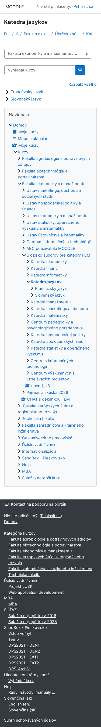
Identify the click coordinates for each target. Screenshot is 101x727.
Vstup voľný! (19, 633)
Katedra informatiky (49, 275)
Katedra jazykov (91, 33)
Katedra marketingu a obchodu (59, 308)
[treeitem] (50, 302)
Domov (7, 33)
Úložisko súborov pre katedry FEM (68, 33)
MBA (26, 471)
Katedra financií (45, 268)
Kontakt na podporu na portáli (38, 504)
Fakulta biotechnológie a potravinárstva (44, 545)
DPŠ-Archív (19, 669)
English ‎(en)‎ (19, 704)
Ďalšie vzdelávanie (39, 444)
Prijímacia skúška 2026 (47, 392)
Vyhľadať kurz (21, 680)
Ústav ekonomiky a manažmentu (56, 215)
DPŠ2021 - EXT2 (23, 663)
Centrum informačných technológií (58, 241)
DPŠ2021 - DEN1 (24, 645)
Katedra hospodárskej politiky (58, 334)
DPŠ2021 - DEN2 (24, 651)
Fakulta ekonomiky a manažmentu (36, 33)
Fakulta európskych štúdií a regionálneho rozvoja (46, 560)
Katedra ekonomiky (49, 261)
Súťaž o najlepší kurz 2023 (32, 621)
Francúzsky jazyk (27, 91)
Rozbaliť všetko (82, 84)
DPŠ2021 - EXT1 (23, 657)
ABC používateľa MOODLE (50, 248)
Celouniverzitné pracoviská (47, 438)
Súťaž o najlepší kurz (41, 478)
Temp (13, 639)
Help (26, 464)
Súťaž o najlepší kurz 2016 (32, 615)
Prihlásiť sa (83, 6)
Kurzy (17, 33)
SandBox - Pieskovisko (43, 458)
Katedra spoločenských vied (57, 341)
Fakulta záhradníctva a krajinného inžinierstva (50, 568)
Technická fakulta (38, 418)
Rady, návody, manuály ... (31, 692)
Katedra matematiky (49, 315)
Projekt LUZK (20, 586)
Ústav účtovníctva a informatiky (55, 235)
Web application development (36, 592)
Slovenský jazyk (26, 99)
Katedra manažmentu (51, 302)
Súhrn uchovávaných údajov (30, 720)
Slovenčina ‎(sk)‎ (18, 698)
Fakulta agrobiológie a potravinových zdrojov (49, 539)
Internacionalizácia (39, 451)
